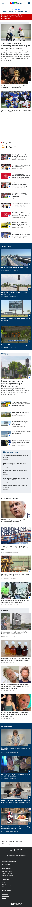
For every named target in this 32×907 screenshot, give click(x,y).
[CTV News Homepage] (16, 3)
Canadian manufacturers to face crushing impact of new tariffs (15, 575)
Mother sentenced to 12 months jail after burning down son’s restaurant (14, 633)
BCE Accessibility (6, 864)
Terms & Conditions (7, 873)
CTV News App (6, 844)
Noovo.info (5, 894)
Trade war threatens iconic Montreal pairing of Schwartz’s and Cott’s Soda (15, 828)
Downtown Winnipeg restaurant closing (14, 345)
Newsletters (19, 841)
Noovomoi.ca (5, 896)
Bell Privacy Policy (7, 871)
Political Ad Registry (7, 875)
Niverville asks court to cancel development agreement (15, 319)
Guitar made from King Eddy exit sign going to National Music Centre (15, 775)
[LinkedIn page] (21, 850)
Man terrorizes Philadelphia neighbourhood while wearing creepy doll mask (15, 601)
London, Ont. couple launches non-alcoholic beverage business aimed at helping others (15, 801)
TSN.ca (4, 886)
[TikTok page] (14, 850)
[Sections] (3, 3)
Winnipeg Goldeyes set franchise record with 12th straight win (19, 156)
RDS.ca (4, 898)
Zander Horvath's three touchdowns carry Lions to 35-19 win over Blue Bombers (21, 234)
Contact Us (11, 841)
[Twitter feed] (11, 850)
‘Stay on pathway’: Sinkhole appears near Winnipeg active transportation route (21, 404)
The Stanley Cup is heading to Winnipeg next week (21, 165)
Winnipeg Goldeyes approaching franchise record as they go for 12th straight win (21, 175)
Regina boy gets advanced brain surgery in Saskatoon (15, 749)
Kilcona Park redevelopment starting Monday (20, 413)
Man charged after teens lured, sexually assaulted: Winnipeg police (21, 442)
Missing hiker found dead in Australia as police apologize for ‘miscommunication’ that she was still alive (15, 714)
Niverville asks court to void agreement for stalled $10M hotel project (20, 423)
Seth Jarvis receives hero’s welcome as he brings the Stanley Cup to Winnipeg (20, 184)
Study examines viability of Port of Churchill (15, 268)
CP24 (3, 882)
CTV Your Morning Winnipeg (23, 11)
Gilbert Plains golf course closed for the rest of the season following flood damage (21, 224)
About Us (4, 841)
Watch (5, 11)
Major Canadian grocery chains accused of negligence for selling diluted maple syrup (15, 659)
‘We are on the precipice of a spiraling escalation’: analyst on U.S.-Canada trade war (15, 547)
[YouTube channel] (18, 850)
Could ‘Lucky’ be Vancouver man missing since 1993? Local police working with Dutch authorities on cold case (15, 686)
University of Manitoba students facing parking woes (14, 293)
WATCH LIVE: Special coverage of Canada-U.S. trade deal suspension (15, 520)
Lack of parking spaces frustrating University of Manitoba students (12, 383)
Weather (11, 11)
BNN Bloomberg (6, 884)
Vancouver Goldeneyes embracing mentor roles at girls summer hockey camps (15, 45)
